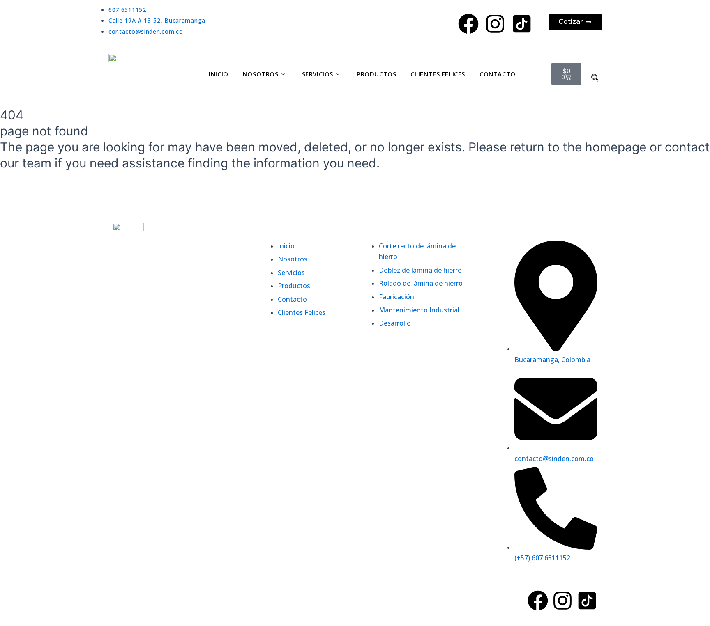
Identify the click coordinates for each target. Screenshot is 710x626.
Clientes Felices (437, 74)
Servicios (317, 74)
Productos (376, 74)
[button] (595, 77)
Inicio (218, 74)
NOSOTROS (261, 74)
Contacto (497, 74)
